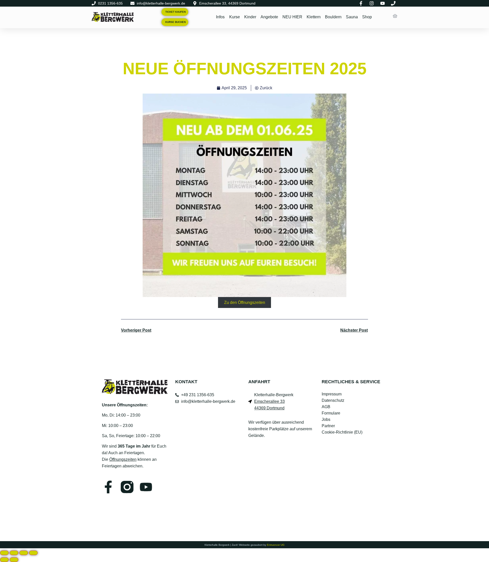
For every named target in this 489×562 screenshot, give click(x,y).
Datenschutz (333, 400)
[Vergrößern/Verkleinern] (4, 553)
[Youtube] (146, 487)
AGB (326, 407)
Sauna (352, 17)
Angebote (269, 17)
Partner (328, 426)
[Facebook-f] (108, 487)
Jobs (326, 419)
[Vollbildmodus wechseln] (14, 553)
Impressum (332, 394)
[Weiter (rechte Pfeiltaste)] (14, 559)
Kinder (250, 17)
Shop (367, 17)
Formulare (331, 413)
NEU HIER (292, 17)
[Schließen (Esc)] (33, 553)
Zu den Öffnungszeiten (244, 302)
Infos (220, 17)
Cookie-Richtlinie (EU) (342, 432)
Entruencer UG (275, 544)
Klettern (313, 17)
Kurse (234, 17)
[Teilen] (23, 553)
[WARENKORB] (395, 16)
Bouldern (333, 17)
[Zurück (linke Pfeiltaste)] (4, 559)
